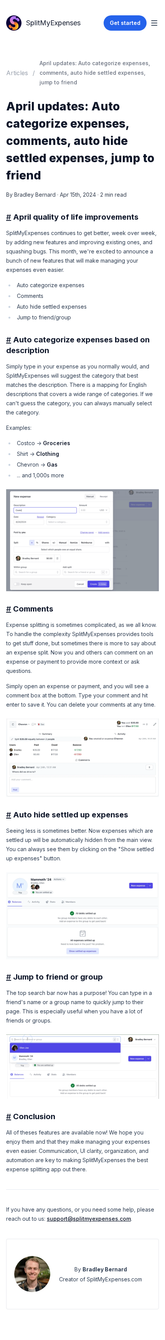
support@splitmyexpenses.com (89, 1218)
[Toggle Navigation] (154, 23)
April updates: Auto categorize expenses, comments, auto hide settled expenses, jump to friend (95, 72)
